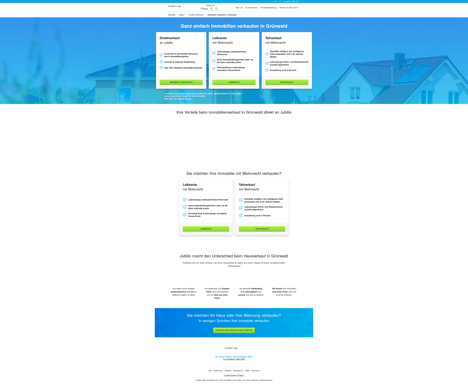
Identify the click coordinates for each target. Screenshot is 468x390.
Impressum (255, 370)
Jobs (210, 370)
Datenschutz (238, 370)
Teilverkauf (287, 82)
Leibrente (233, 82)
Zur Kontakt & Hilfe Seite (234, 359)
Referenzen (218, 370)
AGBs (247, 370)
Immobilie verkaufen (181, 82)
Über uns (239, 7)
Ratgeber (228, 370)
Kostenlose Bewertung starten (234, 330)
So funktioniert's (251, 7)
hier (189, 99)
